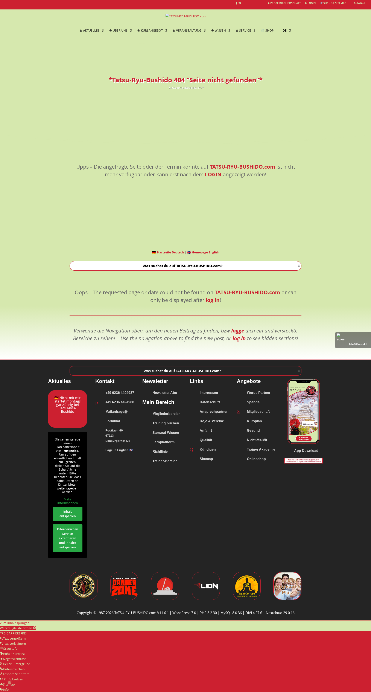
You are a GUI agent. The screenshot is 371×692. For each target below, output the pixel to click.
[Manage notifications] (9, 682)
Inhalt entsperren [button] (67, 513)
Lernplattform (163, 442)
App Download (306, 451)
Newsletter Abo (164, 393)
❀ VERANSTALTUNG (187, 30)
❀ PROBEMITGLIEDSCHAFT (284, 3)
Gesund (253, 430)
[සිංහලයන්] (262, 5)
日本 (238, 3)
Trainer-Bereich (165, 461)
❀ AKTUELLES (89, 30)
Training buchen (165, 423)
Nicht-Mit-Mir (257, 440)
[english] (246, 5)
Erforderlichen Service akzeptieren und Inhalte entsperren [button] (67, 538)
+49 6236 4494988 (119, 402)
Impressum (209, 393)
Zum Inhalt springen (14, 623)
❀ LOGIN (310, 3)
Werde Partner (258, 393)
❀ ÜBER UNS (118, 30)
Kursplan (254, 421)
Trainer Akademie (261, 449)
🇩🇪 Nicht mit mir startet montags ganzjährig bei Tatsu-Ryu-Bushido (67, 404)
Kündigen (208, 449)
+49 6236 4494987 (119, 393)
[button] (18, 628)
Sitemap (206, 459)
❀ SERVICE (243, 30)
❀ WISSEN (218, 30)
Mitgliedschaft (258, 411)
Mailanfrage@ (116, 411)
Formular (112, 421)
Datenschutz (210, 402)
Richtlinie (160, 451)
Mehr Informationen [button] (67, 501)
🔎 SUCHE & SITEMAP (332, 3)
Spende (253, 402)
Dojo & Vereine (212, 421)
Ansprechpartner (214, 411)
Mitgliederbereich (166, 414)
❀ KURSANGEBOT (150, 30)
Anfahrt (206, 430)
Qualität (206, 440)
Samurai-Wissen (165, 432)
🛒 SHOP (267, 30)
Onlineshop (256, 459)
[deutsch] (254, 5)
